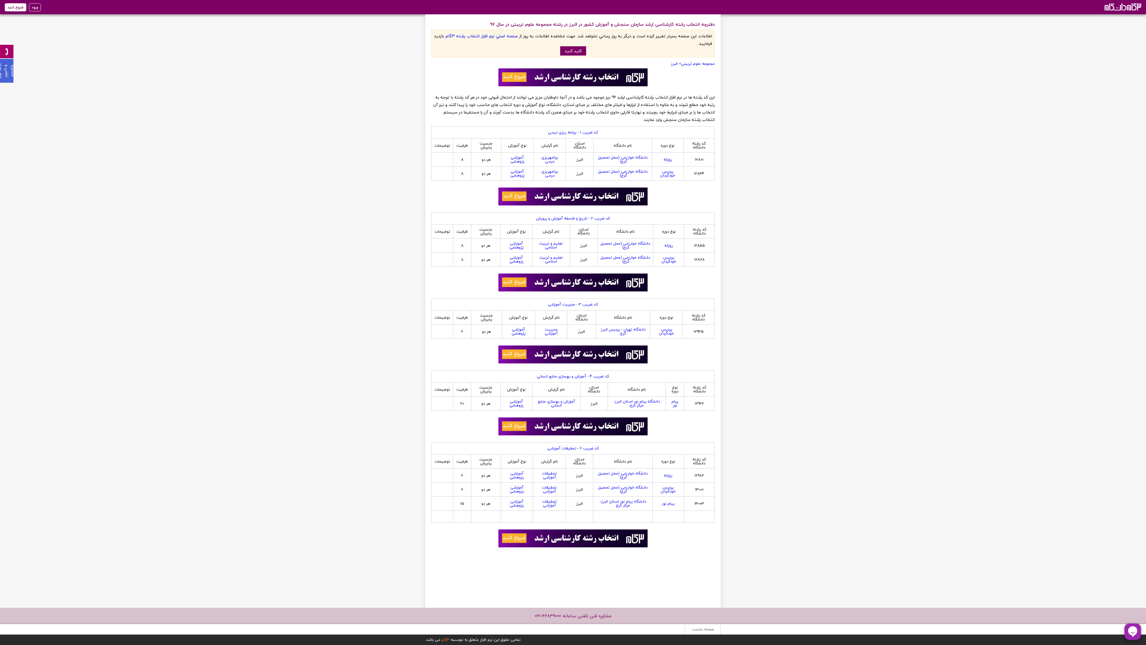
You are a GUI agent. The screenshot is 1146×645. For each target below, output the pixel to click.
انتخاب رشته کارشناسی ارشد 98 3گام (1122, 6)
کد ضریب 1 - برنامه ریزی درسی (573, 132)
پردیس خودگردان (667, 173)
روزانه (667, 159)
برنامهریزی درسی (549, 159)
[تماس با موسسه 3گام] (6, 51)
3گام (445, 639)
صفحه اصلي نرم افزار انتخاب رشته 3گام (481, 36)
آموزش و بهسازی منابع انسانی (556, 403)
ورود (35, 7)
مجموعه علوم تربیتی (698, 63)
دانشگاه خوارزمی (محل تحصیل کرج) (623, 159)
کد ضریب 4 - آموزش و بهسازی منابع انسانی (573, 376)
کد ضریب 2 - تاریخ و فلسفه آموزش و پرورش (573, 218)
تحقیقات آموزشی (549, 475)
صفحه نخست (703, 629)
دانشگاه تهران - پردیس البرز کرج (623, 331)
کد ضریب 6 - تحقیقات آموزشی (573, 448)
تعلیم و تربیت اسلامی (551, 245)
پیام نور (674, 403)
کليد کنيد (573, 51)
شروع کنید (15, 7)
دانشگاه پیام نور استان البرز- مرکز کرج (637, 403)
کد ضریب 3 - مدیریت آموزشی (573, 304)
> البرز (676, 63)
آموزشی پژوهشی (517, 159)
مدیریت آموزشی (551, 331)
